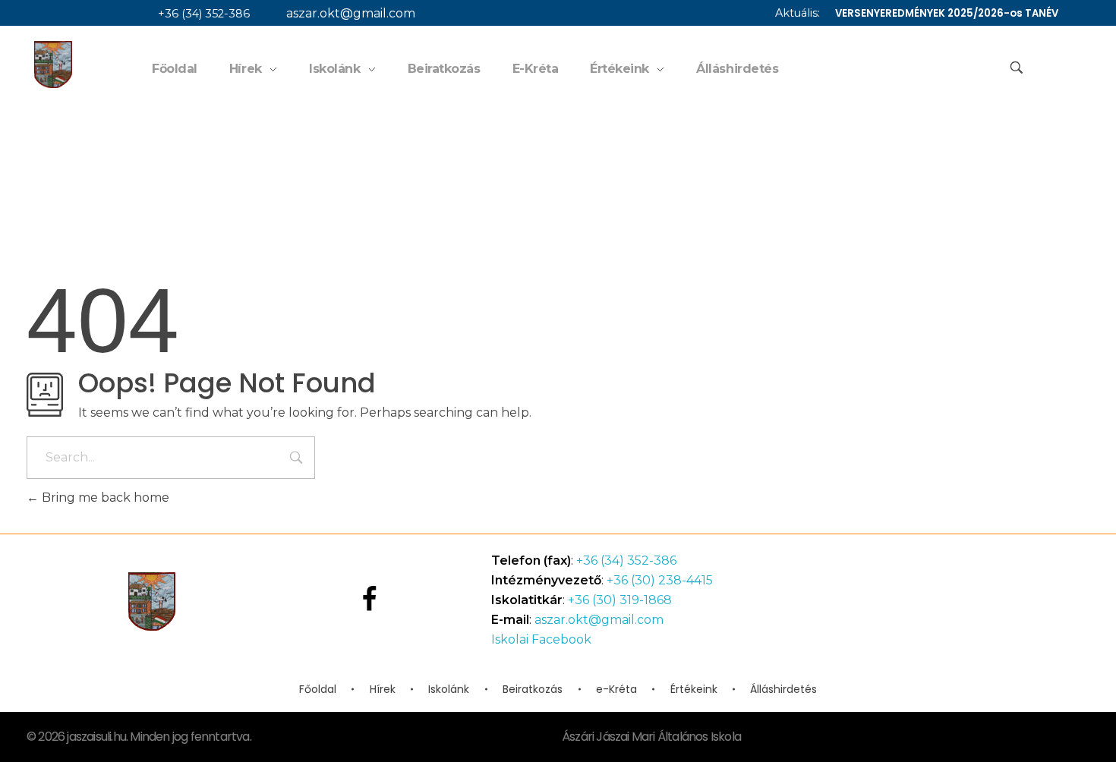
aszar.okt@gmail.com (350, 13)
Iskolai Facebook (541, 639)
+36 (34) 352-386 (204, 13)
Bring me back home (104, 497)
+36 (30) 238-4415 (660, 580)
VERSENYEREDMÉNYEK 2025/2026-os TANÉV (946, 13)
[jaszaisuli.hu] (53, 64)
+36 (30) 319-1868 (620, 600)
